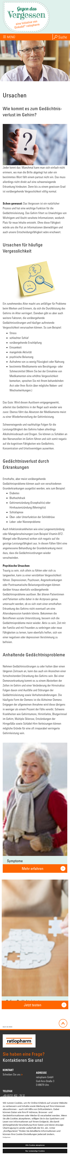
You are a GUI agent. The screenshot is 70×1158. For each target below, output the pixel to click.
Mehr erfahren (32, 868)
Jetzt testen (32, 1005)
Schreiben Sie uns (11, 1074)
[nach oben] (63, 1023)
